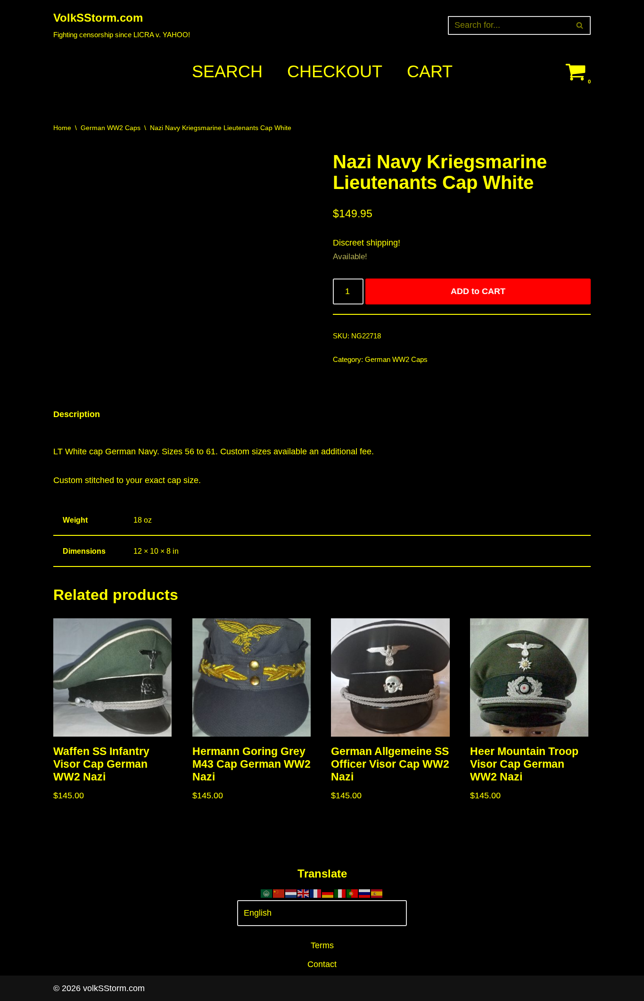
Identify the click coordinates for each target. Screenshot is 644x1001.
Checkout (334, 71)
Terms (322, 945)
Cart (430, 71)
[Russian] (365, 892)
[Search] (580, 25)
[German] (328, 892)
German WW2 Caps (110, 127)
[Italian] (340, 892)
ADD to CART (478, 291)
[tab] (76, 414)
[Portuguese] (353, 892)
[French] (316, 892)
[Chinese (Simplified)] (279, 892)
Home (62, 127)
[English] (303, 892)
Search (227, 71)
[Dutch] (291, 892)
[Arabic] (267, 892)
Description (76, 414)
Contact (322, 964)
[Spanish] (377, 892)
